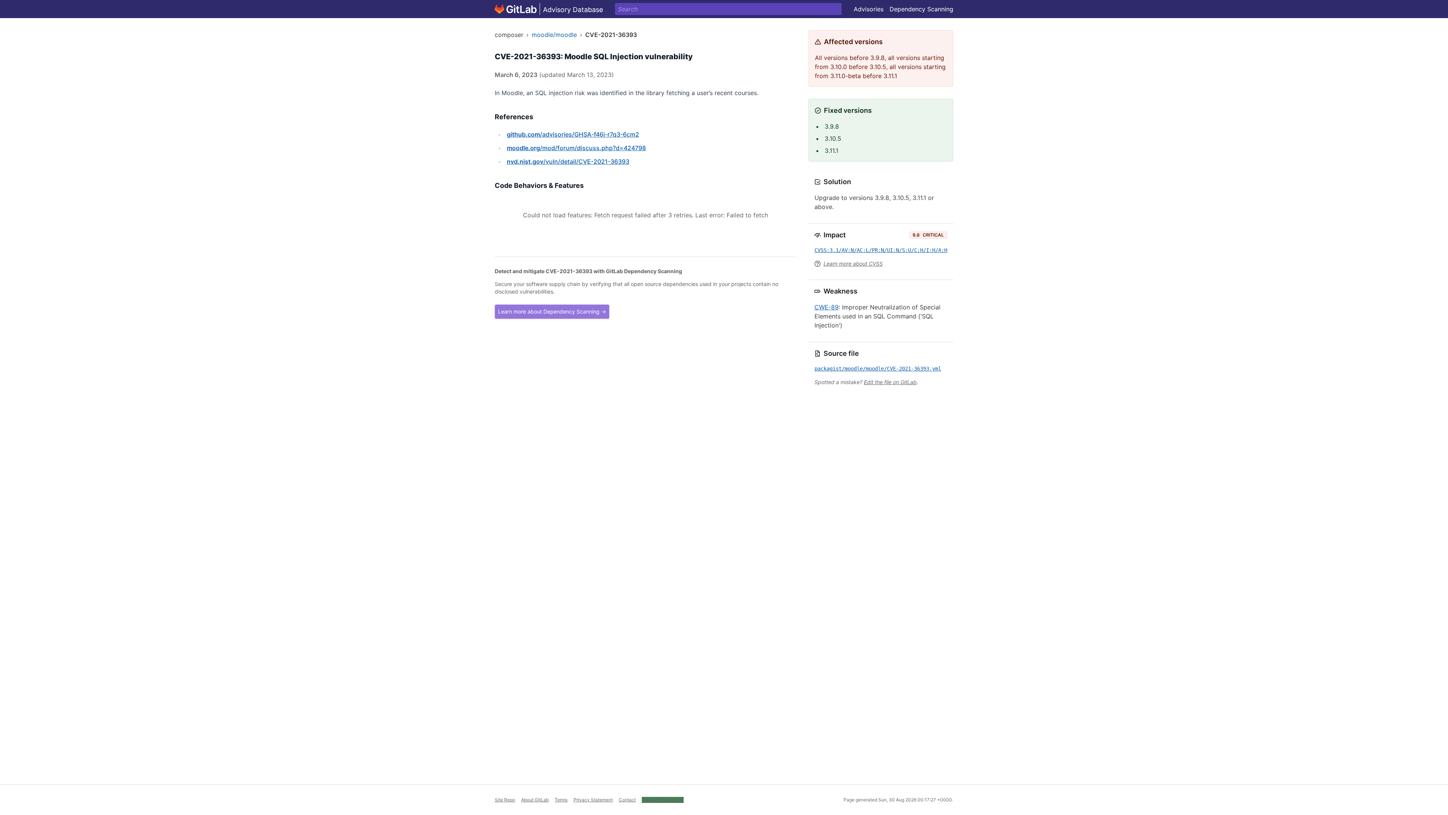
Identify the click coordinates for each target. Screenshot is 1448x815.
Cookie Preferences (663, 800)
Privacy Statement (593, 800)
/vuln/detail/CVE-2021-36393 (568, 161)
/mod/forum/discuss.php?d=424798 (576, 148)
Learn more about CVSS (853, 263)
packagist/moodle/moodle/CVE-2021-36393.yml (877, 369)
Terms (561, 800)
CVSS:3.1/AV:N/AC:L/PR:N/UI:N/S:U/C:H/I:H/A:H (880, 250)
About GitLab (535, 800)
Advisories (869, 9)
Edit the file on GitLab (890, 382)
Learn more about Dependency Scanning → (552, 311)
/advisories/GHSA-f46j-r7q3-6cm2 (573, 134)
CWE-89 (826, 307)
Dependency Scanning (921, 9)
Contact (627, 800)
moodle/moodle (554, 34)
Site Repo (505, 800)
